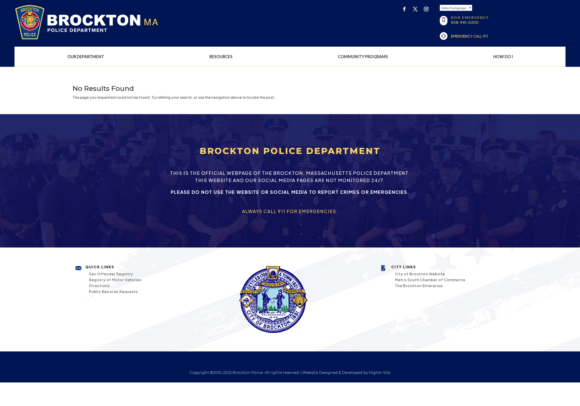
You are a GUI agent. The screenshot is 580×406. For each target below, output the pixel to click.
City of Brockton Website (420, 273)
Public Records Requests (113, 291)
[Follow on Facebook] (404, 9)
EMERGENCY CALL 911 (469, 36)
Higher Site (379, 372)
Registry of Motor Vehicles (115, 279)
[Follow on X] (415, 9)
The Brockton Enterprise (419, 285)
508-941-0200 (465, 22)
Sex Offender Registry (111, 273)
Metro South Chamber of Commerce (430, 279)
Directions (99, 285)
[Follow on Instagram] (426, 9)
